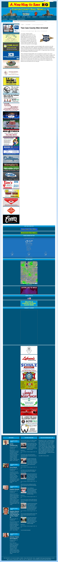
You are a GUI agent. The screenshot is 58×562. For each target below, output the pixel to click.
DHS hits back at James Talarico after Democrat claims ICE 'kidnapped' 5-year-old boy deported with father (29, 500)
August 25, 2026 (13, 490)
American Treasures (21, 19)
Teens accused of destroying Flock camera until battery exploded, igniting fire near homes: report (29, 515)
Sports (12, 16)
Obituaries (18, 16)
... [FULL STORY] (15, 460)
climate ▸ (29, 257)
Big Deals (28, 16)
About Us (49, 16)
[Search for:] (49, 21)
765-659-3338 (29, 558)
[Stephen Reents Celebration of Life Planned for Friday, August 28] (6, 518)
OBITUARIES (11, 437)
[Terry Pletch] (6, 473)
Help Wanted (4, 19)
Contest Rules (15, 559)
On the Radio (41, 16)
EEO (24, 559)
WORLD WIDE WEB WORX (46, 559)
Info (7, 16)
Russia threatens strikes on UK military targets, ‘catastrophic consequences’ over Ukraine (29, 441)
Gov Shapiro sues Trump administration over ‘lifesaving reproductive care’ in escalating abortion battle (28, 471)
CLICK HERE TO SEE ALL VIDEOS (44, 455)
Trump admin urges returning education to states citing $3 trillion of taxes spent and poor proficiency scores (29, 456)
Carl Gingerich (32, 31)
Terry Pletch (14, 466)
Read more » (23, 450)
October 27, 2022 (25, 31)
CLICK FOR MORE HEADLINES (26, 530)
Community (34, 16)
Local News (38, 31)
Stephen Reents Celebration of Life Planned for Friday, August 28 (14, 513)
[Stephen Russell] (6, 495)
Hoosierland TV (12, 19)
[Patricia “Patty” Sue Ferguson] (6, 543)
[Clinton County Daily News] (29, 12)
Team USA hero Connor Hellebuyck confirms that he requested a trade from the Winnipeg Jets (28, 485)
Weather (23, 16)
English (47, 0)
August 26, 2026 (13, 446)
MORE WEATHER (29, 284)
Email (34, 558)
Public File (21, 559)
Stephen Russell (14, 488)
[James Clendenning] (6, 450)
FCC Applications (29, 559)
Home (3, 16)
